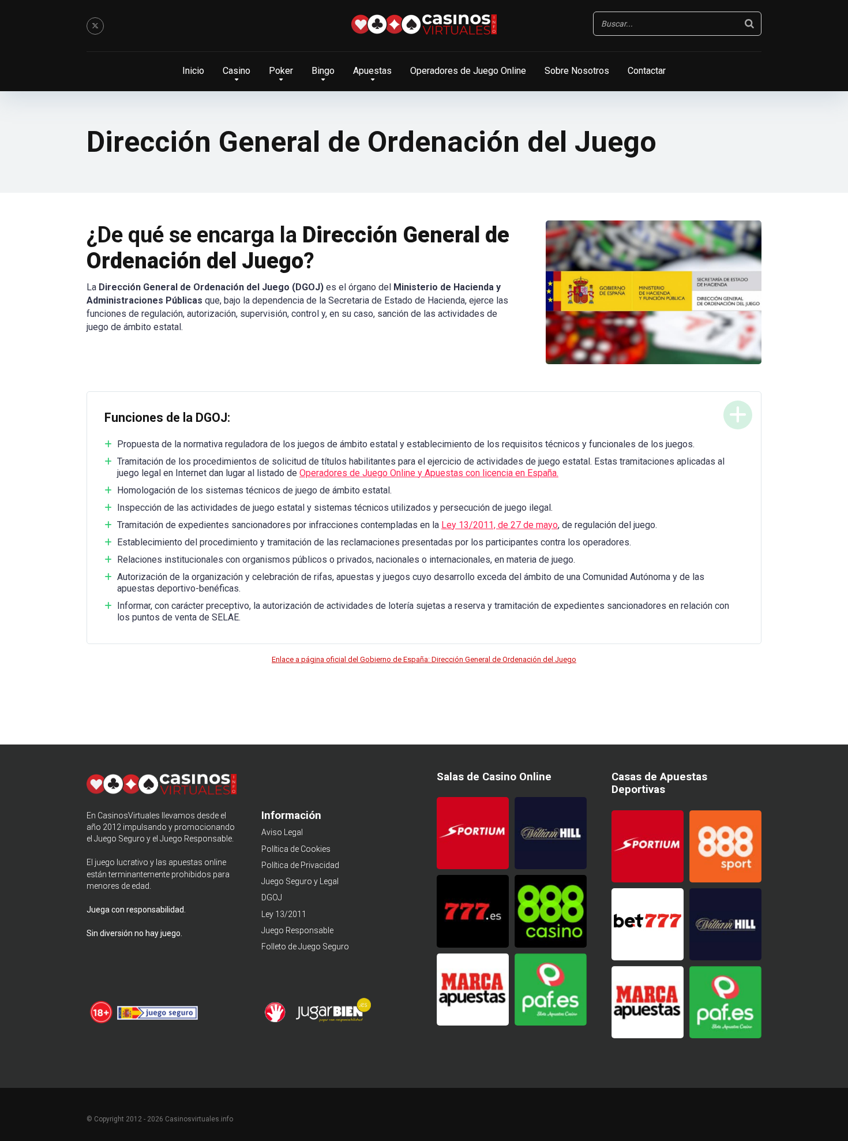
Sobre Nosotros (577, 70)
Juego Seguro (119, 838)
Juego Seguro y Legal (300, 881)
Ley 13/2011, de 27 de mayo (499, 524)
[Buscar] (749, 23)
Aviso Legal (282, 832)
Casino (236, 70)
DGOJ (271, 897)
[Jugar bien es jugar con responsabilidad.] (332, 1020)
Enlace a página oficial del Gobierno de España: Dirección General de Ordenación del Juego (424, 659)
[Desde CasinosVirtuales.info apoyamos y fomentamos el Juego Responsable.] (102, 1021)
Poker (281, 70)
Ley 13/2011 (283, 914)
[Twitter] (95, 26)
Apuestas (372, 70)
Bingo (323, 70)
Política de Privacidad (300, 865)
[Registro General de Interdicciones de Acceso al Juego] (276, 1020)
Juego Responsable (297, 930)
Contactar (647, 70)
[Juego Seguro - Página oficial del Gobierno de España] (157, 1021)
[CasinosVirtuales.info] (424, 26)
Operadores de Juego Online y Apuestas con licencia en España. (428, 472)
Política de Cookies (296, 849)
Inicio (193, 70)
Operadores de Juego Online (468, 70)
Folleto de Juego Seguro (305, 946)
